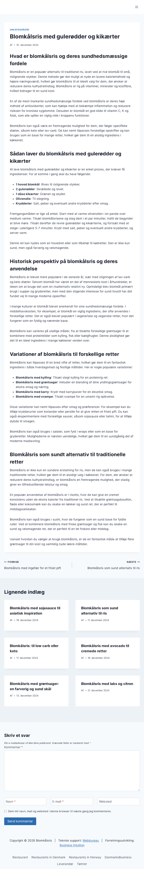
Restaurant (20, 857)
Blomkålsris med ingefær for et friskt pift (32, 565)
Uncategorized (19, 29)
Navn (11, 801)
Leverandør (65, 864)
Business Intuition (72, 845)
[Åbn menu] (136, 7)
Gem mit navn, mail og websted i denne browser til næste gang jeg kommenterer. (59, 811)
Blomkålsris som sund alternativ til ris (113, 565)
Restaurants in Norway (85, 857)
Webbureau (91, 840)
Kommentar (13, 747)
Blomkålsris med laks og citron (107, 684)
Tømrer (82, 864)
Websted (105, 801)
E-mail (58, 801)
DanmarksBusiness (118, 857)
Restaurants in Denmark (48, 857)
